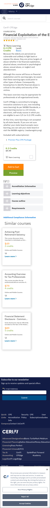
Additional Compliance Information (19, 217)
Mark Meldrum (41, 438)
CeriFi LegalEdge (14, 459)
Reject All (25, 497)
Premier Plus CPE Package (19, 140)
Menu (11, 11)
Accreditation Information (24, 186)
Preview (13, 173)
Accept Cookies (25, 503)
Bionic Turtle (29, 438)
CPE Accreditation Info (14, 417)
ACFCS (21, 449)
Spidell (30, 452)
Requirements (18, 208)
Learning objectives (21, 193)
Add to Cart (13, 167)
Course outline (18, 201)
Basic (18, 50)
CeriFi (22, 423)
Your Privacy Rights (25, 490)
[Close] (47, 469)
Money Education (42, 442)
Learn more (10, 256)
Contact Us (15, 423)
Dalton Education (27, 442)
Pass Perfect (16, 445)
